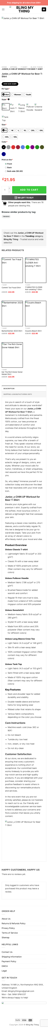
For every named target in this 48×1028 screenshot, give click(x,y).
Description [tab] (8, 388)
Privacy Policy (8, 928)
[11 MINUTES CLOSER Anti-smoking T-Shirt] (35, 270)
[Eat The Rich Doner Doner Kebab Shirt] (12, 355)
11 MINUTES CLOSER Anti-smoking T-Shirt (33, 288)
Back (9, 167)
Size (4, 124)
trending (6, 216)
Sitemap (5, 937)
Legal (4, 971)
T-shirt (24, 67)
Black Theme (37, 67)
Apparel (14, 67)
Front (9, 164)
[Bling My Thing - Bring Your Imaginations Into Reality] (24, 9)
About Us (6, 919)
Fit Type (6, 89)
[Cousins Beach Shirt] (35, 313)
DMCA (5, 966)
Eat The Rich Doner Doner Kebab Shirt (12, 373)
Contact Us (7, 952)
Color (4, 142)
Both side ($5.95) (15, 171)
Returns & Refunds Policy (13, 923)
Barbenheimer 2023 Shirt (12, 331)
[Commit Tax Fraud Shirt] (12, 270)
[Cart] (44, 9)
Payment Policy (9, 961)
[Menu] (3, 9)
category (34, 236)
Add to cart (29, 189)
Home (4, 67)
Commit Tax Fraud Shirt (11, 288)
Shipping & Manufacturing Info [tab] (17, 394)
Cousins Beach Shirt (33, 331)
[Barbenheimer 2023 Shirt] (12, 313)
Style (5, 99)
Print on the (7, 160)
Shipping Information (12, 957)
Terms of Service (10, 933)
